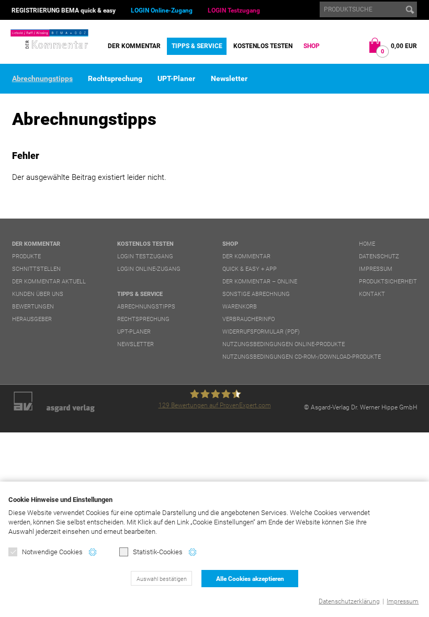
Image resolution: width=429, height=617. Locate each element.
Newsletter (229, 78)
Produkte (26, 256)
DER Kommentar (134, 46)
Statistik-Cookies (158, 552)
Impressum (403, 601)
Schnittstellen (36, 269)
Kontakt (372, 294)
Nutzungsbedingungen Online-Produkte (283, 344)
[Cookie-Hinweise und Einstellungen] (92, 552)
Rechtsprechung (115, 78)
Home (367, 244)
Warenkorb (239, 306)
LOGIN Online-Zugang (162, 10)
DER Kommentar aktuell (49, 281)
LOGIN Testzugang (234, 10)
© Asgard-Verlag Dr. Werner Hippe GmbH (360, 407)
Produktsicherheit (388, 281)
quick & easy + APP (249, 269)
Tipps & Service (197, 46)
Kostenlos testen (262, 46)
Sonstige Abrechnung (256, 294)
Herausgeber (32, 319)
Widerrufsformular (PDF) (261, 331)
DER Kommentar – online (259, 281)
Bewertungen (33, 306)
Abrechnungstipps (42, 78)
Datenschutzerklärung (349, 601)
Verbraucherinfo (248, 319)
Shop (311, 46)
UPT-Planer (176, 78)
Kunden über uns (37, 294)
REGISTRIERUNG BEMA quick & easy (64, 10)
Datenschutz (379, 256)
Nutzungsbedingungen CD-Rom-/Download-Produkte (301, 356)
